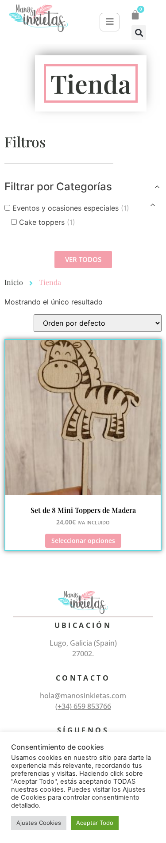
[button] (138, 32)
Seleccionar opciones (83, 540)
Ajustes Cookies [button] (38, 822)
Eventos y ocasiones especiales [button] (70, 208)
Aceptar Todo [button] (94, 822)
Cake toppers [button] (47, 222)
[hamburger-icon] (110, 22)
